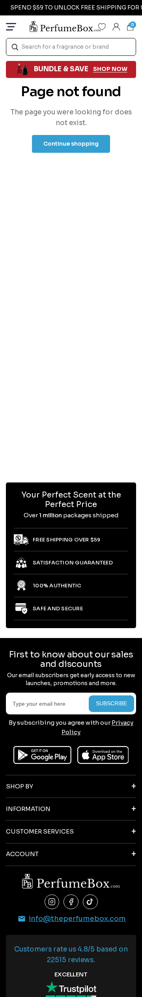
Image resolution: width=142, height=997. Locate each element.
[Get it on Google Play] (42, 755)
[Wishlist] (102, 26)
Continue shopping (71, 143)
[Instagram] (52, 902)
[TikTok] (90, 902)
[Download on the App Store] (103, 755)
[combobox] (71, 47)
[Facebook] (71, 902)
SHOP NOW (110, 69)
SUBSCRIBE (111, 703)
